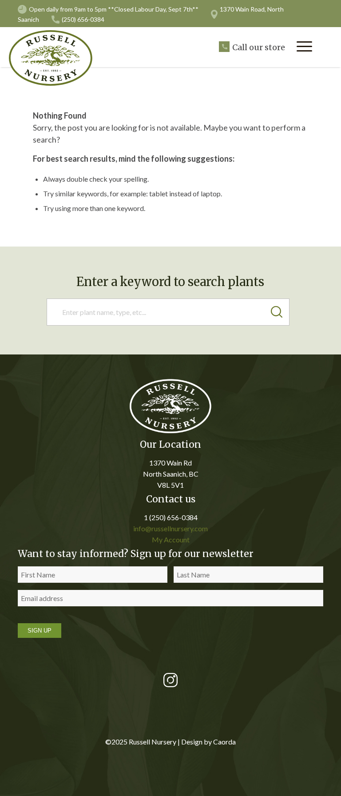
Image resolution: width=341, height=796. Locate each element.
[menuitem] (304, 46)
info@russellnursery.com (170, 528)
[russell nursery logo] (55, 58)
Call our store (258, 47)
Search (280, 312)
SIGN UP (40, 630)
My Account (171, 539)
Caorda (224, 741)
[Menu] (304, 46)
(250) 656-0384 (83, 19)
